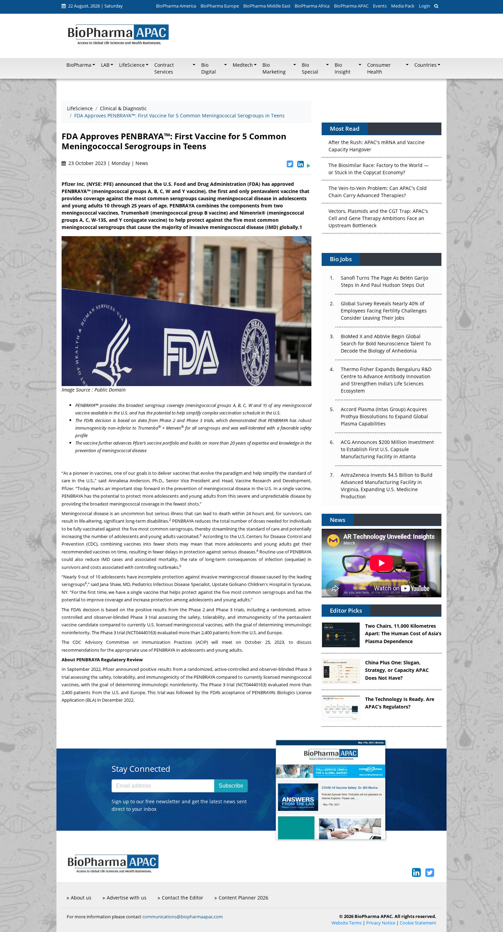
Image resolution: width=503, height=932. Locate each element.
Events (380, 6)
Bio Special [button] (310, 68)
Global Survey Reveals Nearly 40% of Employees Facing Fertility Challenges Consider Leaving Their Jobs (384, 310)
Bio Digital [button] (208, 68)
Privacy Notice (380, 923)
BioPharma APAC (351, 6)
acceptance (233, 692)
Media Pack (402, 6)
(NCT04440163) (141, 632)
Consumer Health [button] (379, 68)
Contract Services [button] (164, 68)
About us (81, 897)
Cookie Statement (418, 923)
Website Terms (347, 923)
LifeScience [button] (132, 65)
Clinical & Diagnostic (123, 108)
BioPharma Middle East (267, 6)
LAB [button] (105, 65)
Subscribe (231, 786)
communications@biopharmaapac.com (182, 917)
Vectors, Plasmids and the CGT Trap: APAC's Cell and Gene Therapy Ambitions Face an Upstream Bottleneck (378, 204)
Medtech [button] (243, 65)
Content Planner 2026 (243, 897)
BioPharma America (176, 6)
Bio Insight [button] (342, 68)
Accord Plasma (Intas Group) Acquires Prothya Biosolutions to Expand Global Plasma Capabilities (384, 416)
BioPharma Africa (312, 6)
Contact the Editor (182, 897)
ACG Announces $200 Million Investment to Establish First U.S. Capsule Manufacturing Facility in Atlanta (387, 449)
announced (127, 669)
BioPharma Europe (220, 6)
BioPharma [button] (78, 65)
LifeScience (80, 108)
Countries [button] (425, 65)
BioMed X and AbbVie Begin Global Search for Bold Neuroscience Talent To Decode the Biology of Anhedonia (386, 343)
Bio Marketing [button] (274, 68)
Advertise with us (126, 897)
